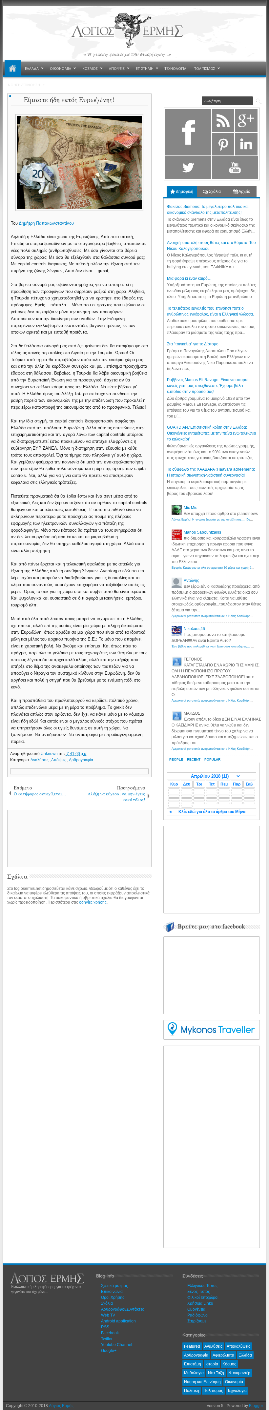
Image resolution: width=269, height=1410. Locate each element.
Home (13, 68)
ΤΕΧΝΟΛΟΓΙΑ (175, 68)
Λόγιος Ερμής (61, 1405)
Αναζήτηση (258, 101)
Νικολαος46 (194, 628)
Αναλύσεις (40, 760)
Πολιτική (191, 1390)
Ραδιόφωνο (197, 1315)
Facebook (110, 1333)
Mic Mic (190, 507)
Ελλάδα (245, 1355)
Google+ (108, 1350)
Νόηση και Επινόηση (202, 1381)
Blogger (256, 1405)
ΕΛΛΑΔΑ (32, 68)
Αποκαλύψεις (238, 1346)
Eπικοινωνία (112, 1291)
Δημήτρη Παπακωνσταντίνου (47, 223)
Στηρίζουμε (196, 1321)
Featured (192, 1346)
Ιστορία (211, 1364)
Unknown (50, 753)
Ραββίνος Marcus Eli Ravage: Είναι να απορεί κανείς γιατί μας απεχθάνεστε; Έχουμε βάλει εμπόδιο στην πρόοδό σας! (207, 386)
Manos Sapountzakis (202, 532)
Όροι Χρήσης (112, 1297)
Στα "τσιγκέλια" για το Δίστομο (192, 344)
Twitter (107, 1339)
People (176, 759)
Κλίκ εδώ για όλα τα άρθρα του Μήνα (211, 811)
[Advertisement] (121, 838)
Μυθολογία (194, 1373)
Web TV (108, 1315)
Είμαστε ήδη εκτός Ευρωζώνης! (69, 99)
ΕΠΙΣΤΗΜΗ (145, 68)
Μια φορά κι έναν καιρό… (189, 278)
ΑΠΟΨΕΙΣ (117, 68)
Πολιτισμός (213, 1390)
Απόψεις (59, 760)
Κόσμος (229, 1364)
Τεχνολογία (237, 1390)
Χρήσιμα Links (200, 1303)
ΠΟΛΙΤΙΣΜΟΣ (204, 68)
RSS (105, 1327)
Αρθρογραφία (81, 760)
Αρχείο (244, 191)
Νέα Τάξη (216, 1373)
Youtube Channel (116, 1344)
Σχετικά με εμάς (114, 1285)
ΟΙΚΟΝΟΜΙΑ (60, 68)
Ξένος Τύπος (198, 1291)
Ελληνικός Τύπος (202, 1285)
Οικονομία (234, 1381)
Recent (193, 759)
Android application (118, 1321)
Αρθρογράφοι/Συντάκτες (122, 1309)
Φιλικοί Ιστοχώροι (202, 1297)
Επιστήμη (192, 1364)
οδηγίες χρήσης (93, 902)
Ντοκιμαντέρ (239, 1373)
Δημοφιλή (184, 191)
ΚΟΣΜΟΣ (90, 68)
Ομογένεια (196, 1309)
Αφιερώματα (223, 1355)
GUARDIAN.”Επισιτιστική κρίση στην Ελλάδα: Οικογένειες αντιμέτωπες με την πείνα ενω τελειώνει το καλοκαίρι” (211, 433)
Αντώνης (191, 580)
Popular (212, 759)
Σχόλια (214, 191)
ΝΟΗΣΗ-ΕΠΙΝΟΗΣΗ (24, 84)
